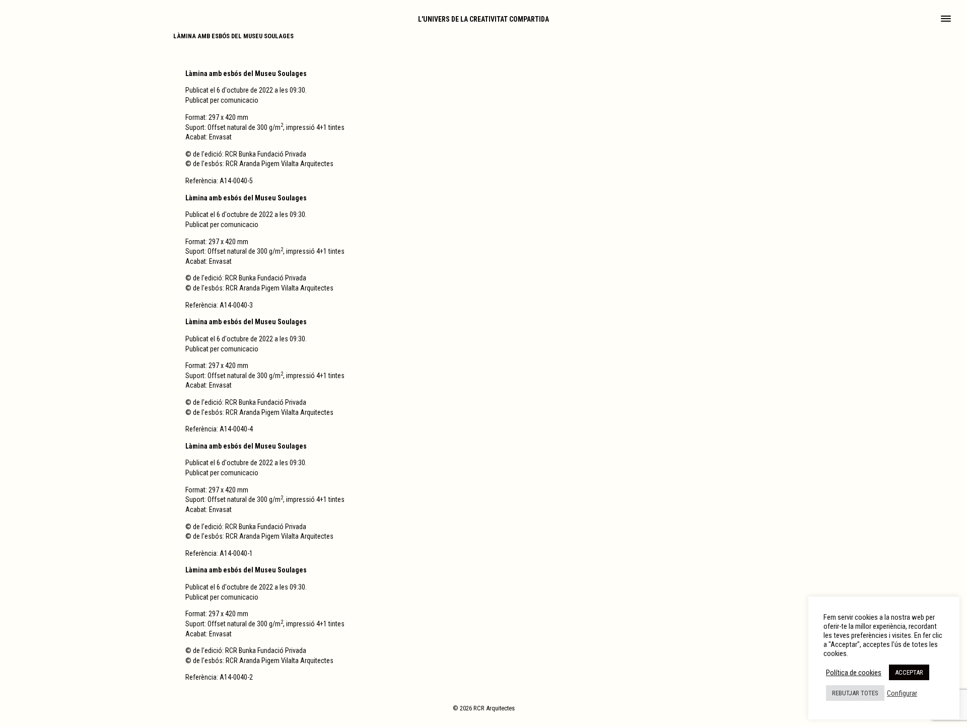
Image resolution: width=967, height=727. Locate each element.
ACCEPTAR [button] (909, 672)
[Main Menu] (945, 20)
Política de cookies (853, 672)
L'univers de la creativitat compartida (483, 19)
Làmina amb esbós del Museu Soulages (233, 36)
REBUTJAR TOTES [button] (855, 693)
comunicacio (239, 100)
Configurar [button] (902, 693)
